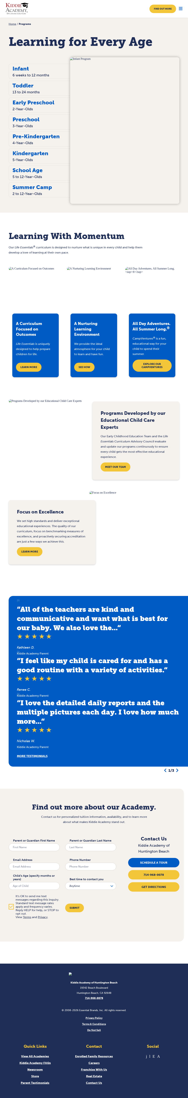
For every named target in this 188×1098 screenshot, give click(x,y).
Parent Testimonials (35, 1083)
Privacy (43, 917)
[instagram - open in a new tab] (158, 1056)
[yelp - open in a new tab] (154, 1056)
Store (35, 1076)
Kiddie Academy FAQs (35, 1063)
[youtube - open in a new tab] (149, 1056)
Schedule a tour (153, 862)
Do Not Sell (94, 1030)
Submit (74, 907)
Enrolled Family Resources (94, 1056)
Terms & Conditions (94, 1024)
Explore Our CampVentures (152, 366)
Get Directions (154, 887)
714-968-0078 (154, 875)
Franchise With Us (94, 1069)
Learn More (28, 367)
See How (84, 367)
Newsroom (35, 1069)
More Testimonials (32, 756)
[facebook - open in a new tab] (146, 1056)
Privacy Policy (94, 1018)
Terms (27, 917)
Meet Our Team (115, 467)
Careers (94, 1063)
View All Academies (35, 1056)
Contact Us (94, 1083)
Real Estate (94, 1076)
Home (12, 24)
